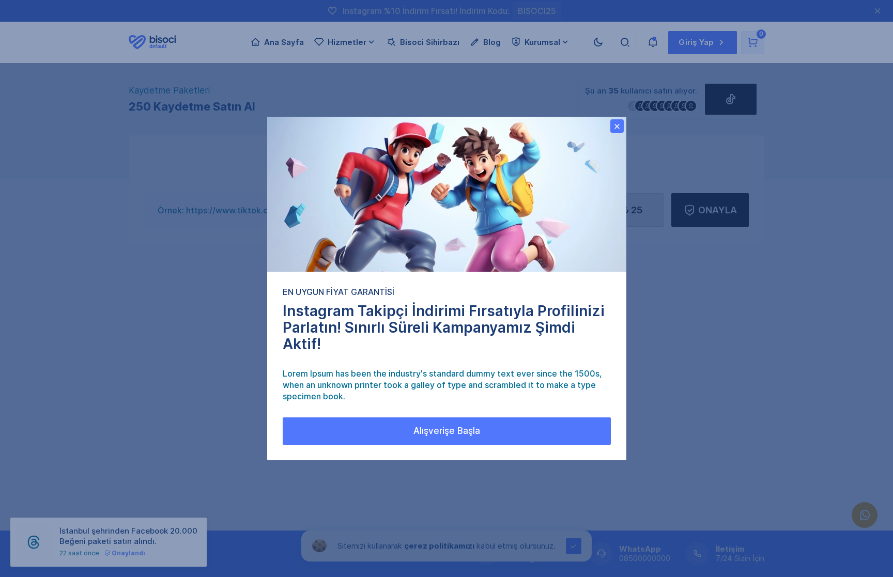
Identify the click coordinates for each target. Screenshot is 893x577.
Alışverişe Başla (446, 431)
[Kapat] (617, 126)
